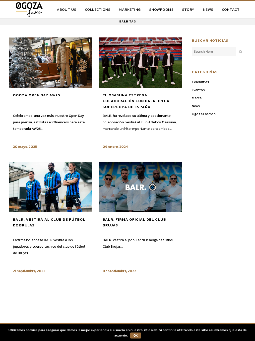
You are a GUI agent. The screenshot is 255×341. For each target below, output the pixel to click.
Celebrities (200, 82)
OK (135, 335)
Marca (196, 98)
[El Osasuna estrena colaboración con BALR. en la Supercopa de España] (140, 62)
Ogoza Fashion (203, 114)
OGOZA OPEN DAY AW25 (36, 95)
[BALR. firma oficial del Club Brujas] (140, 187)
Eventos (198, 90)
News (196, 106)
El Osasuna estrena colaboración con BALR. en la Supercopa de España (136, 101)
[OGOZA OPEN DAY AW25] (50, 62)
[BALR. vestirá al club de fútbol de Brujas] (50, 187)
